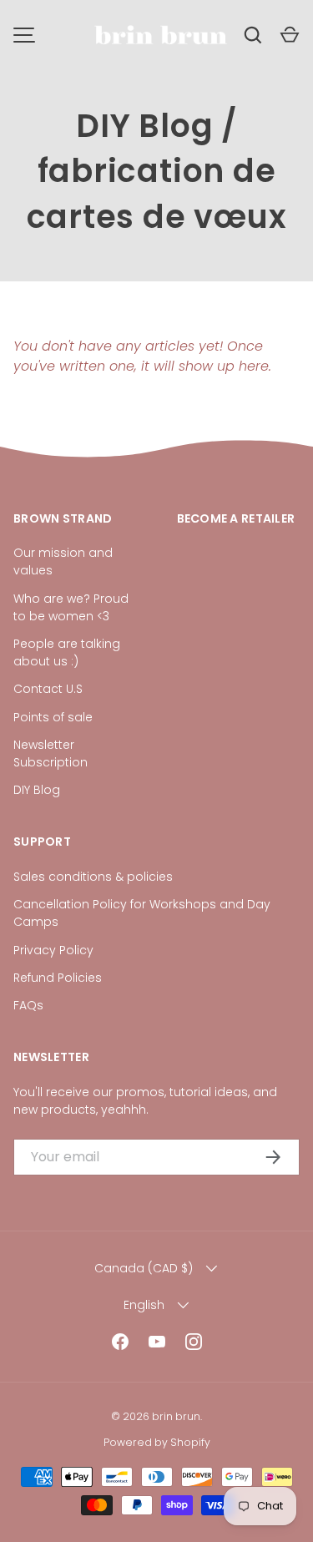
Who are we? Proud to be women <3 (71, 607)
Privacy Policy (53, 950)
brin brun (176, 1416)
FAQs (28, 1005)
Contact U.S (48, 688)
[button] (289, 35)
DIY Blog (144, 126)
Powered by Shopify (156, 1442)
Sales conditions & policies (93, 876)
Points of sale (53, 717)
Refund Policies (57, 977)
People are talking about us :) (66, 652)
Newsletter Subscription (50, 753)
